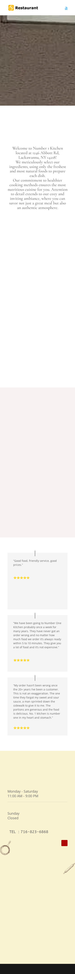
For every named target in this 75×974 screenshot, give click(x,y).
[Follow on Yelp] (64, 843)
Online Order (37, 87)
